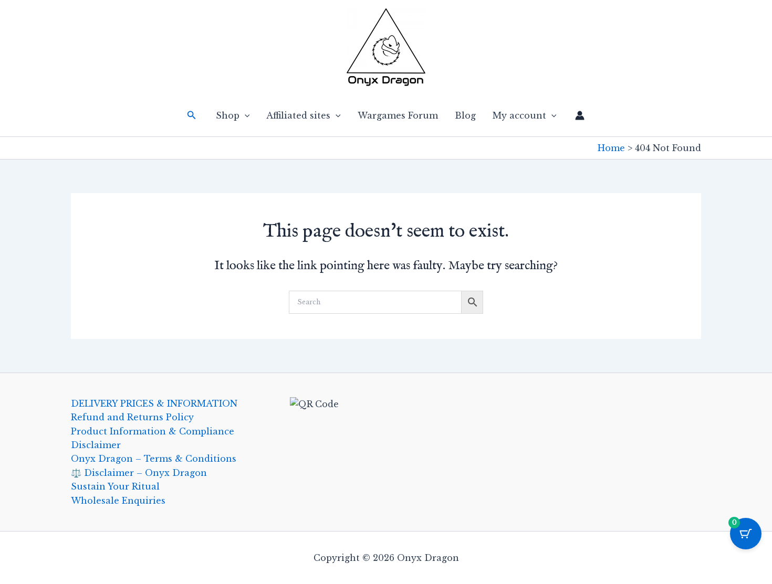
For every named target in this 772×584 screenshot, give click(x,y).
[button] (191, 115)
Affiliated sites (298, 115)
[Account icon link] (580, 115)
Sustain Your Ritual (115, 486)
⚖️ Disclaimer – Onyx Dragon (139, 473)
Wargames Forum (398, 115)
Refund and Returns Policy (132, 417)
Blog (465, 115)
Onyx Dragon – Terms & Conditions (153, 458)
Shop (227, 115)
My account (519, 115)
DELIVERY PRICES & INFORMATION (154, 403)
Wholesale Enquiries (118, 500)
